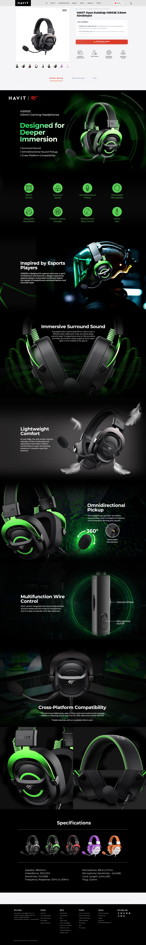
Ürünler (52, 3)
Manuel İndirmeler (84, 915)
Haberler (90, 3)
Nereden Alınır (64, 932)
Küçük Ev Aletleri (45, 923)
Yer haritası (82, 928)
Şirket (82, 3)
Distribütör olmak (64, 3)
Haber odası (63, 920)
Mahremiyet (101, 915)
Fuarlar (99, 3)
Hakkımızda (63, 913)
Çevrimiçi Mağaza (65, 923)
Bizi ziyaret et (64, 915)
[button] (118, 3)
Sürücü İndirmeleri (84, 913)
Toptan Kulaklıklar (65, 930)
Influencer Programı (65, 925)
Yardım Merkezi (83, 920)
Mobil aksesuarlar (46, 918)
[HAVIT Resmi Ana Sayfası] (23, 3)
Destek (74, 3)
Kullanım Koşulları (103, 913)
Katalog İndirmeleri (84, 918)
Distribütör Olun (64, 928)
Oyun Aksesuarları (46, 915)
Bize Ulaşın (82, 923)
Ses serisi (43, 913)
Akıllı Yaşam (44, 920)
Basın (61, 918)
